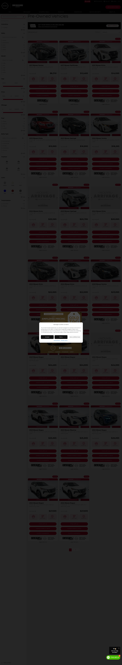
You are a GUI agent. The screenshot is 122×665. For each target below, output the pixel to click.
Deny (61, 337)
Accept (47, 337)
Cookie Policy (57, 340)
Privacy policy (64, 340)
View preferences (74, 337)
